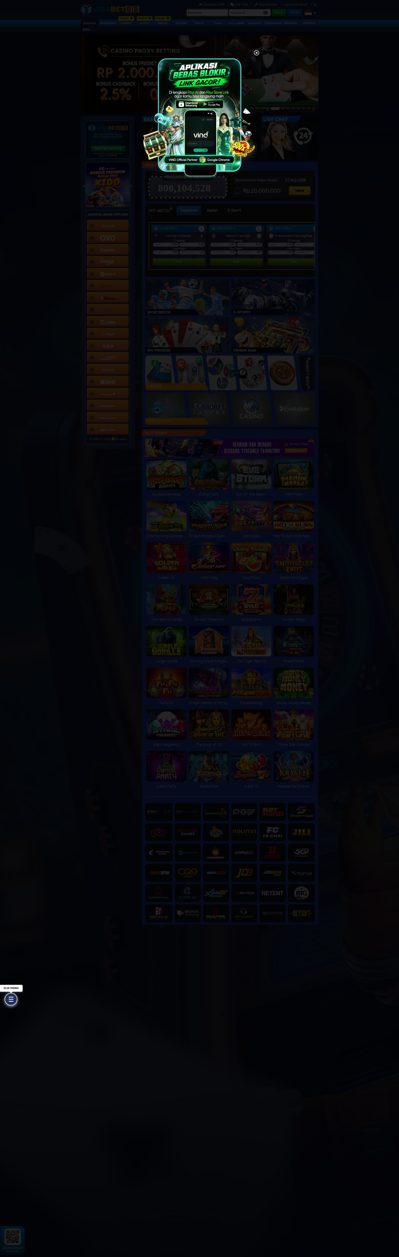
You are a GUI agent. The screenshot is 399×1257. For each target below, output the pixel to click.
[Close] (256, 53)
